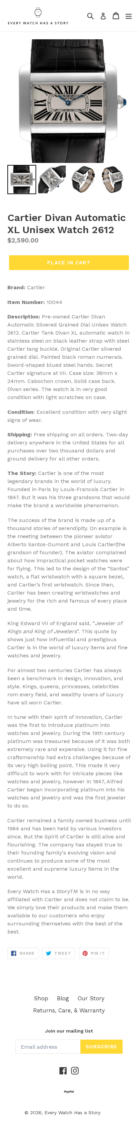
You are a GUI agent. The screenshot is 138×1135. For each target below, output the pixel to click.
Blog (63, 998)
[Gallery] (69, 117)
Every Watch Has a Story (72, 1112)
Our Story (91, 998)
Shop (41, 998)
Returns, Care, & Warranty (69, 1010)
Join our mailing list (69, 1031)
